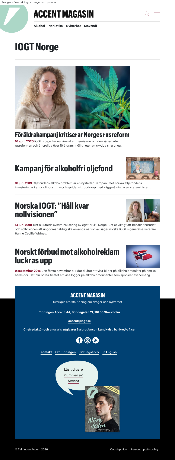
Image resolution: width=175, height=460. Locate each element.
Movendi (90, 26)
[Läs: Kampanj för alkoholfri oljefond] (143, 168)
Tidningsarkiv (89, 352)
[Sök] (147, 14)
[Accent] (87, 295)
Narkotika (55, 26)
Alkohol (39, 26)
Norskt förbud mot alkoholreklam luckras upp (67, 256)
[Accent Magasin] (63, 14)
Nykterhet (73, 26)
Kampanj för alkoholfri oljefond (64, 168)
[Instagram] (87, 340)
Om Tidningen (65, 352)
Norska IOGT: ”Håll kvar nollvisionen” (52, 210)
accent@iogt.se (79, 321)
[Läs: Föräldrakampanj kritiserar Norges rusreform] (72, 97)
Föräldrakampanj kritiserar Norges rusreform (72, 134)
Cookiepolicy (118, 449)
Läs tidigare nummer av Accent (73, 375)
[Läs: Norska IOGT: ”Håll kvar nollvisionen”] (143, 210)
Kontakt (46, 352)
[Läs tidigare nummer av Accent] (102, 409)
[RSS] (95, 340)
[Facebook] (79, 340)
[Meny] (157, 14)
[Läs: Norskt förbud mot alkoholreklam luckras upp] (143, 256)
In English (109, 352)
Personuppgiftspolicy (144, 449)
